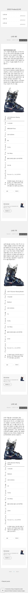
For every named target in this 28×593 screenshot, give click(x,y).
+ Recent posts (5, 581)
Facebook (14, 590)
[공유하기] (9, 191)
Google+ (23, 590)
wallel (21, 588)
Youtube (19, 590)
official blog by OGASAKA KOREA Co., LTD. (11, 207)
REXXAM (6, 204)
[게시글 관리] (11, 191)
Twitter (10, 590)
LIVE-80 (5, 14)
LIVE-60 (5, 23)
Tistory (12, 588)
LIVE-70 (5, 18)
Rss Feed (5, 590)
